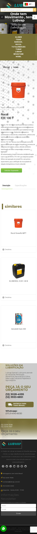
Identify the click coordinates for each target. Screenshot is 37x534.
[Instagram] (18, 466)
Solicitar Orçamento (11, 170)
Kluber (18, 37)
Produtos (10, 108)
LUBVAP (18, 52)
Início (3, 108)
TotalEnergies (18, 47)
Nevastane (18, 54)
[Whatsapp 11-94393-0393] (3, 528)
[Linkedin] (22, 466)
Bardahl (18, 42)
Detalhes (8, 249)
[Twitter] (7, 466)
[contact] (25, 466)
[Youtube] (14, 466)
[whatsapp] (10, 466)
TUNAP (18, 49)
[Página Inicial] (18, 5)
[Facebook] (3, 466)
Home (15, 67)
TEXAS (18, 39)
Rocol (18, 44)
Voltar (6, 67)
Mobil (18, 57)
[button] (34, 17)
